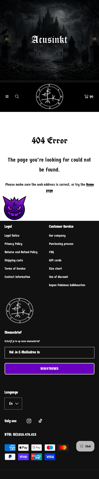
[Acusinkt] (49, 96)
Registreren (49, 369)
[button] (7, 96)
